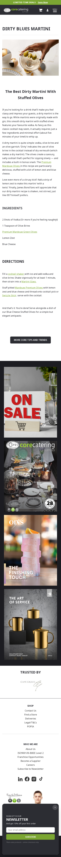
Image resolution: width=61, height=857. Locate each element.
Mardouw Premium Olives (29, 287)
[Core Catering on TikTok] (41, 779)
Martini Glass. (28, 281)
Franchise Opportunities (30, 757)
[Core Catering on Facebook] (27, 779)
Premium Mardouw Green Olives (19, 231)
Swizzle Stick (9, 295)
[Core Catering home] (16, 10)
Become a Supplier (31, 760)
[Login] (47, 10)
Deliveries (30, 718)
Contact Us (30, 710)
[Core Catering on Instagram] (34, 779)
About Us (30, 749)
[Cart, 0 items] (40, 10)
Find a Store (30, 714)
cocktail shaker (16, 273)
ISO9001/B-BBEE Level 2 (31, 753)
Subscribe (30, 836)
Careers (30, 764)
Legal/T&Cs (30, 722)
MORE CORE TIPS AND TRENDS (30, 339)
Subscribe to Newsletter (31, 768)
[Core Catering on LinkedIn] (20, 779)
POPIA (30, 726)
